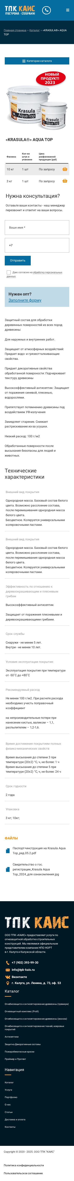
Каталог (34, 30)
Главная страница (15, 30)
